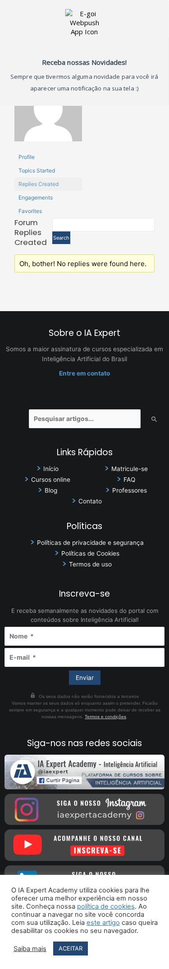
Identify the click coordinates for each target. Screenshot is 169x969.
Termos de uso (90, 564)
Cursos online (50, 479)
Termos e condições (105, 716)
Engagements (35, 197)
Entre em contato (84, 373)
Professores (129, 490)
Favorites (30, 211)
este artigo (103, 923)
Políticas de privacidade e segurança (90, 542)
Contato (90, 501)
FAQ (129, 479)
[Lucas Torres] (48, 112)
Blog (51, 490)
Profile (26, 157)
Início (51, 468)
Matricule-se (129, 468)
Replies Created (38, 184)
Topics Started (36, 170)
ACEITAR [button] (70, 948)
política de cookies (106, 906)
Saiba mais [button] (30, 949)
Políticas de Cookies (90, 553)
